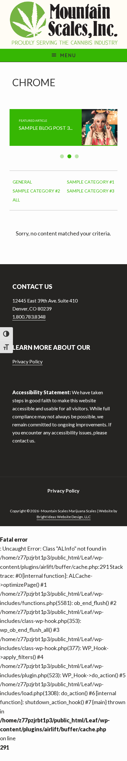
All (16, 199)
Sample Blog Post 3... (45, 128)
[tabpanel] (64, 127)
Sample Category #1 (90, 181)
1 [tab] (62, 156)
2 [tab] (69, 156)
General (22, 181)
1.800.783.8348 (29, 316)
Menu (68, 55)
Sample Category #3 (90, 190)
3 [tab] (77, 156)
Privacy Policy (27, 361)
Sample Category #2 (36, 190)
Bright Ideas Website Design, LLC (64, 516)
